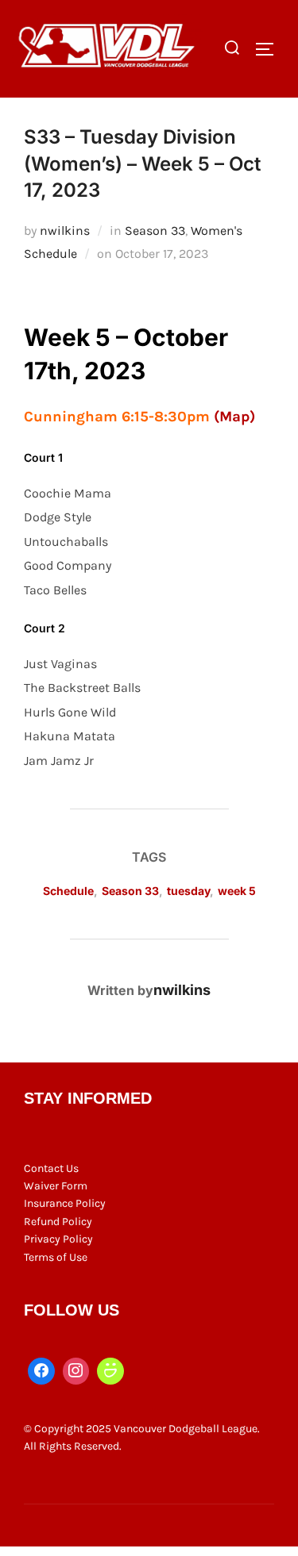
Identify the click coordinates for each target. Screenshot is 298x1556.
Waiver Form (55, 1186)
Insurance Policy (65, 1203)
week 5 (237, 890)
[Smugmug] (110, 1371)
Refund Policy (58, 1221)
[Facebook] (41, 1371)
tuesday (188, 890)
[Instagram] (76, 1371)
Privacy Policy (58, 1239)
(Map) (234, 416)
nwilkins (65, 230)
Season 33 (155, 230)
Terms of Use (55, 1257)
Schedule (68, 890)
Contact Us (51, 1168)
